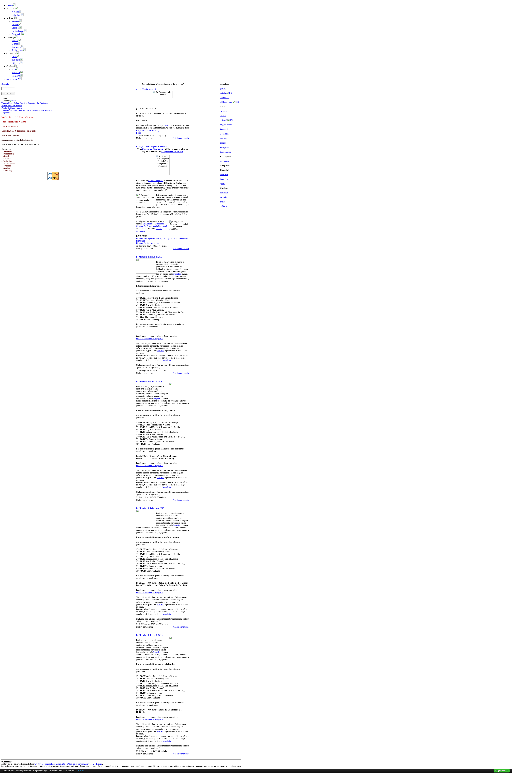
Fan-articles (16, 34)
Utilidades (16, 63)
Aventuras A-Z (12, 79)
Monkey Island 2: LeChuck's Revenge (17, 117)
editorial (223, 120)
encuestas (224, 193)
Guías (14, 56)
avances (223, 111)
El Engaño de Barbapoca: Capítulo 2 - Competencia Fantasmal (151, 225)
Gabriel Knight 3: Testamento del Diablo (18, 131)
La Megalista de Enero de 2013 (149, 635)
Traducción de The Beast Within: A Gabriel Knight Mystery (26, 110)
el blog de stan (226, 102)
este (166, 125)
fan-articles (224, 129)
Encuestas (16, 72)
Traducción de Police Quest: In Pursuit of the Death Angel (25, 103)
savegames (224, 147)
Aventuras (224, 161)
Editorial (15, 28)
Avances (15, 21)
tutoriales (224, 179)
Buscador (5, 84)
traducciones (225, 152)
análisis (223, 116)
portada (223, 88)
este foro (160, 351)
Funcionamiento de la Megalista (149, 339)
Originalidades (18, 31)
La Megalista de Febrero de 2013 (150, 508)
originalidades (226, 125)
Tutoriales (16, 60)
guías (222, 183)
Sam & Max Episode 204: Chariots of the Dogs (21, 144)
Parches (15, 40)
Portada (9, 5)
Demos (15, 44)
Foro (14, 69)
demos (223, 143)
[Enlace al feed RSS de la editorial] (230, 120)
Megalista (16, 76)
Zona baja (224, 134)
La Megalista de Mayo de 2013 (149, 257)
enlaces (223, 202)
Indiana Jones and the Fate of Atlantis (17, 140)
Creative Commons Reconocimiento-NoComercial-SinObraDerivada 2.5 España (68, 764)
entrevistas (224, 97)
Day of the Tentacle (9, 126)
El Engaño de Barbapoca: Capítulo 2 (151, 146)
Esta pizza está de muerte (153, 149)
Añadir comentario (181, 138)
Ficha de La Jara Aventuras (147, 243)
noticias (223, 93)
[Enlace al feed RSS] (13, 101)
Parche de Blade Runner (11, 105)
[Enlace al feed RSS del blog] (236, 102)
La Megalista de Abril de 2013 (149, 381)
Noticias (15, 12)
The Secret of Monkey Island (13, 122)
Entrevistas (16, 15)
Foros (138, 133)
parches (223, 138)
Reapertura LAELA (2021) (147, 130)
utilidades (224, 174)
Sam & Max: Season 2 (10, 135)
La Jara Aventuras (155, 180)
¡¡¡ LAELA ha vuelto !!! (146, 89)
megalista (224, 197)
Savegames (16, 47)
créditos (223, 206)
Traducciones (17, 50)
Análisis (15, 24)
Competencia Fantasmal (172, 151)
